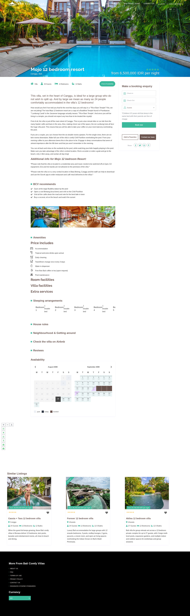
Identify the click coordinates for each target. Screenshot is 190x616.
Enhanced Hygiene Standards (23, 586)
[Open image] (45, 217)
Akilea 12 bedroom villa (138, 518)
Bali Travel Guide (132, 4)
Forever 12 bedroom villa (80, 518)
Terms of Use (16, 575)
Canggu (13, 522)
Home (96, 4)
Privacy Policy (16, 579)
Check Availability (107, 84)
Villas (105, 4)
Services (116, 4)
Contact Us (149, 4)
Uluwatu (72, 522)
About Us (14, 568)
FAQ (11, 572)
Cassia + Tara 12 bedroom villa (24, 518)
